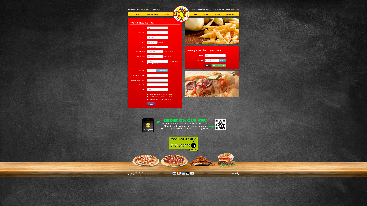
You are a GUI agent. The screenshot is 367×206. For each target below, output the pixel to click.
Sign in (208, 65)
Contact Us (230, 14)
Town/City (142, 85)
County (143, 90)
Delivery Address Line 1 (138, 75)
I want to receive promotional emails (160, 97)
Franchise (206, 14)
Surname (142, 37)
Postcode (142, 70)
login (142, 9)
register (147, 9)
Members (167, 14)
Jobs (195, 14)
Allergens (217, 14)
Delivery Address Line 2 (138, 80)
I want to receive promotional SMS (160, 99)
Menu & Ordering (152, 14)
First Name (141, 33)
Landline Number (140, 56)
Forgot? (222, 60)
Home (137, 14)
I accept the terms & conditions (161, 94)
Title (144, 28)
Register (150, 104)
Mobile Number (140, 52)
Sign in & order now (219, 65)
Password (142, 61)
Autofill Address (162, 71)
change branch (235, 9)
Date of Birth (141, 42)
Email (143, 47)
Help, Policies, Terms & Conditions (148, 174)
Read (171, 94)
